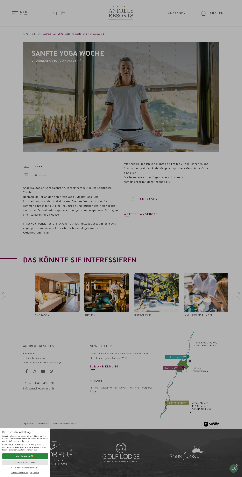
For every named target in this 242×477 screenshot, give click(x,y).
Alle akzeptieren (23, 456)
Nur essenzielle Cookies (25, 462)
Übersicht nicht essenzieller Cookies (25, 468)
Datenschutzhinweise (19, 473)
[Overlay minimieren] (46, 432)
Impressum (34, 473)
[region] (25, 443)
